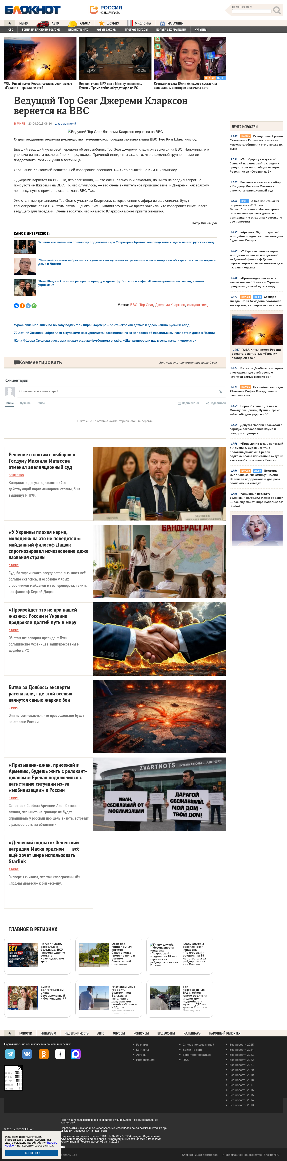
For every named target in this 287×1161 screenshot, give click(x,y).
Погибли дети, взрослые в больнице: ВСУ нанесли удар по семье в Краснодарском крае (53, 952)
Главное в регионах (32, 929)
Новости (25, 1033)
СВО (10, 30)
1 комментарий (65, 123)
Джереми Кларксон (170, 305)
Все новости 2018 (241, 1080)
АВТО (55, 23)
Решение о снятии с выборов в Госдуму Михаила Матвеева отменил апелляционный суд (257, 186)
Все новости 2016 (241, 1090)
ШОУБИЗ (113, 23)
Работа (84, 23)
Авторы (141, 1054)
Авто (100, 1033)
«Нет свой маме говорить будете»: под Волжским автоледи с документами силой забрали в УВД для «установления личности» (124, 1000)
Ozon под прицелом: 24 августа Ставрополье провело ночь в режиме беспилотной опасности (123, 954)
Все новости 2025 (241, 1044)
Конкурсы (141, 1033)
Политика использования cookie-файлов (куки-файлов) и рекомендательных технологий (109, 1121)
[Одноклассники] (22, 305)
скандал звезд (198, 305)
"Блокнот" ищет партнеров (199, 1154)
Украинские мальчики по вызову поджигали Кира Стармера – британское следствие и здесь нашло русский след (126, 242)
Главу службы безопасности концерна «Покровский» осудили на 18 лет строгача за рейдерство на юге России (194, 954)
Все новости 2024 (241, 1049)
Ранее (41, 403)
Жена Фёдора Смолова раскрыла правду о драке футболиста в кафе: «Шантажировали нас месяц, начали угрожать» (105, 340)
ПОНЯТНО (32, 1153)
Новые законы (106, 30)
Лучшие (25, 403)
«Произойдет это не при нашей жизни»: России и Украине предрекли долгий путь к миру (254, 282)
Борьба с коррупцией (171, 30)
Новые (9, 403)
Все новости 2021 (241, 1064)
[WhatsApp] (34, 305)
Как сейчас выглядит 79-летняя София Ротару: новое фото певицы (257, 391)
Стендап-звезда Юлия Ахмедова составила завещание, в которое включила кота (257, 301)
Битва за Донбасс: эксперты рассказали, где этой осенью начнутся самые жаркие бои (256, 372)
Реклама (142, 1044)
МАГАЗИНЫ (175, 23)
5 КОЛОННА (143, 23)
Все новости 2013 (241, 1105)
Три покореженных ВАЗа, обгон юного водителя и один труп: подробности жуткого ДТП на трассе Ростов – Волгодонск (195, 998)
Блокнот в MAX (78, 30)
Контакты (142, 1049)
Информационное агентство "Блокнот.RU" (251, 1154)
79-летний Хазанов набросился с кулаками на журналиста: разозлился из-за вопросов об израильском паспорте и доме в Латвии (115, 333)
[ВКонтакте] (16, 305)
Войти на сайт (192, 1049)
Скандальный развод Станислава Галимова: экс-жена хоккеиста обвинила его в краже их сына (257, 142)
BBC (133, 305)
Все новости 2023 (241, 1054)
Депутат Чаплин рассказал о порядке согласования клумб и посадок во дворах (256, 429)
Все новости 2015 (241, 1095)
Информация (145, 1059)
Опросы (119, 1033)
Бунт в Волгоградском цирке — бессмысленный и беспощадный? (53, 992)
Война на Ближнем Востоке (41, 30)
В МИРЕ (19, 123)
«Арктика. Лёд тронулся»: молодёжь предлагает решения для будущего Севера (256, 236)
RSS (186, 1059)
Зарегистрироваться (197, 1054)
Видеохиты (166, 1033)
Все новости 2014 (241, 1100)
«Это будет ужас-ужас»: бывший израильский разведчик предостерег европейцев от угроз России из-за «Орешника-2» (255, 165)
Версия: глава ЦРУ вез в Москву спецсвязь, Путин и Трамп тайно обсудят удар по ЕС (255, 410)
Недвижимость (77, 1033)
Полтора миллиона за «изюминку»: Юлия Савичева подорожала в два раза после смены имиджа (255, 477)
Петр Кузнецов (204, 223)
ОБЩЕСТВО (16, 475)
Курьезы (201, 30)
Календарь (192, 1033)
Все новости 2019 (241, 1074)
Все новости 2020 (241, 1069)
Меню (23, 23)
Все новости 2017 (241, 1085)
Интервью (48, 1033)
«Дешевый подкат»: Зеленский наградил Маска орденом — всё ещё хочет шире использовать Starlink (258, 500)
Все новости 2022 (241, 1059)
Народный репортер (225, 1033)
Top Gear (146, 305)
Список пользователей (198, 1044)
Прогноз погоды (136, 30)
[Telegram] (28, 305)
